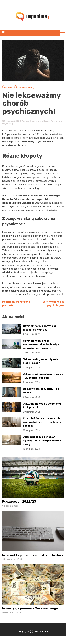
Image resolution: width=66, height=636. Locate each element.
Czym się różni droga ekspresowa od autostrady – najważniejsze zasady (41, 346)
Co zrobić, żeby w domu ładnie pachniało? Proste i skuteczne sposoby (42, 424)
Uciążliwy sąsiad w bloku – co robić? (41, 392)
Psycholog (7, 124)
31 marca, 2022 (11, 121)
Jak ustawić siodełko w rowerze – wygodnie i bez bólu (43, 378)
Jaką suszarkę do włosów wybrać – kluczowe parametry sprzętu (42, 442)
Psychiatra (56, 121)
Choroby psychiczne (39, 121)
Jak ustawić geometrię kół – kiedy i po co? (40, 363)
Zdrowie (8, 87)
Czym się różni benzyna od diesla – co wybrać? (40, 330)
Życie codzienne (24, 87)
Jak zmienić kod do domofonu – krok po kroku (43, 407)
